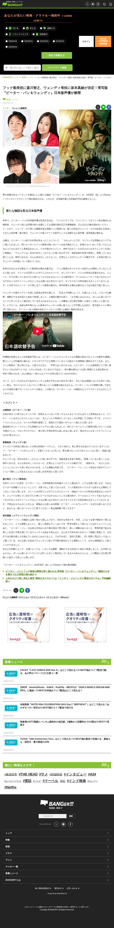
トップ (9, 833)
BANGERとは (13, 880)
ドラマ (9, 853)
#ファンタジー (52, 597)
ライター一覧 (12, 866)
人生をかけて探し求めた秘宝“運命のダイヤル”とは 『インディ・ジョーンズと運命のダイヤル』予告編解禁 (58, 580)
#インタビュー (75, 774)
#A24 (92, 774)
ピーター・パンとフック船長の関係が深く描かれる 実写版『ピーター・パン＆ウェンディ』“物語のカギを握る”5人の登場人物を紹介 (58, 573)
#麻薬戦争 (10, 774)
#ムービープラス (12, 781)
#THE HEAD (28, 774)
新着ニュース (12, 100)
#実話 (27, 781)
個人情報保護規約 (42, 888)
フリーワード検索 (57, 67)
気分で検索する (57, 55)
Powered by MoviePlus (56, 894)
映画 (8, 846)
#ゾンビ (37, 781)
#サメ (43, 774)
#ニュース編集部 (19, 108)
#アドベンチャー (38, 597)
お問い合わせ (72, 888)
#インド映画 (76, 781)
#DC (62, 780)
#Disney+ (64, 597)
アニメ (9, 860)
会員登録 (103, 41)
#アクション (24, 597)
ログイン (86, 41)
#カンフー (93, 781)
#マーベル (50, 781)
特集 (8, 840)
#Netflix (10, 787)
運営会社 (58, 888)
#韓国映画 (56, 774)
